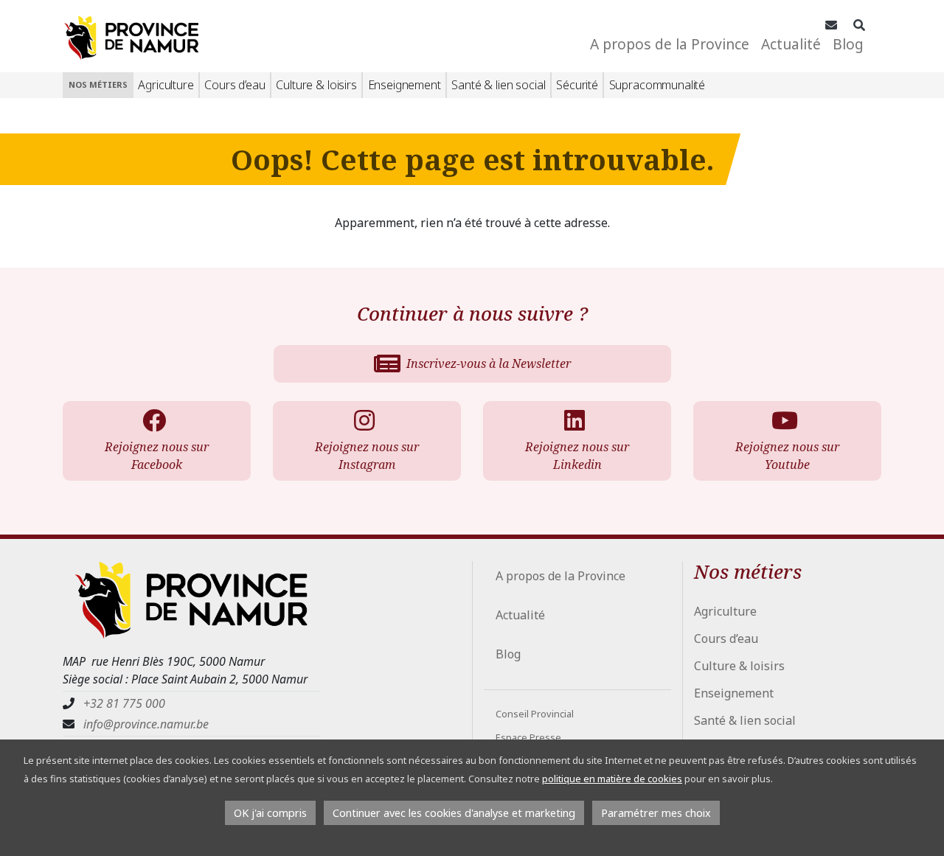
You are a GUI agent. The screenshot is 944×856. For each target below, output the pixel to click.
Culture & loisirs (316, 85)
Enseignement (404, 85)
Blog (848, 44)
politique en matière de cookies (612, 778)
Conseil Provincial (535, 713)
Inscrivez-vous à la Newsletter (488, 363)
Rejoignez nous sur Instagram (367, 456)
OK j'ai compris (270, 813)
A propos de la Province (669, 44)
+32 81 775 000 (124, 703)
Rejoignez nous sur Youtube (787, 456)
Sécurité (577, 85)
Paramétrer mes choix (656, 813)
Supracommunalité (657, 85)
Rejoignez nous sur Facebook (157, 456)
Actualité (791, 44)
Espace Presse (528, 737)
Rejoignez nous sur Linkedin (577, 456)
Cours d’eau (234, 85)
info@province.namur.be (146, 724)
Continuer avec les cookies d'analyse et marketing (454, 813)
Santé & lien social (498, 85)
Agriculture (165, 85)
